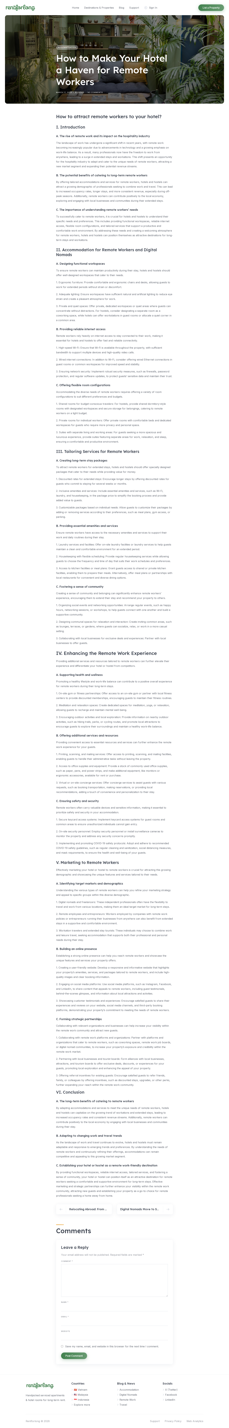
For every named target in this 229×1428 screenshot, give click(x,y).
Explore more (82, 1404)
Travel (123, 1404)
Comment (67, 1261)
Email (65, 1317)
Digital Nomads (128, 1394)
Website (65, 1331)
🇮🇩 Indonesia (81, 1399)
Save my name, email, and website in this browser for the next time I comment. (112, 1346)
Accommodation (67, 47)
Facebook (171, 1394)
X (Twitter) (171, 1389)
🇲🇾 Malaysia (81, 1394)
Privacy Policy (173, 1421)
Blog (121, 7)
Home (75, 7)
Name (64, 1302)
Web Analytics (194, 1421)
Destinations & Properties (99, 7)
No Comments (95, 92)
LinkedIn (170, 1399)
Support (134, 7)
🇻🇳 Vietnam (80, 1389)
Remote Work (127, 1399)
